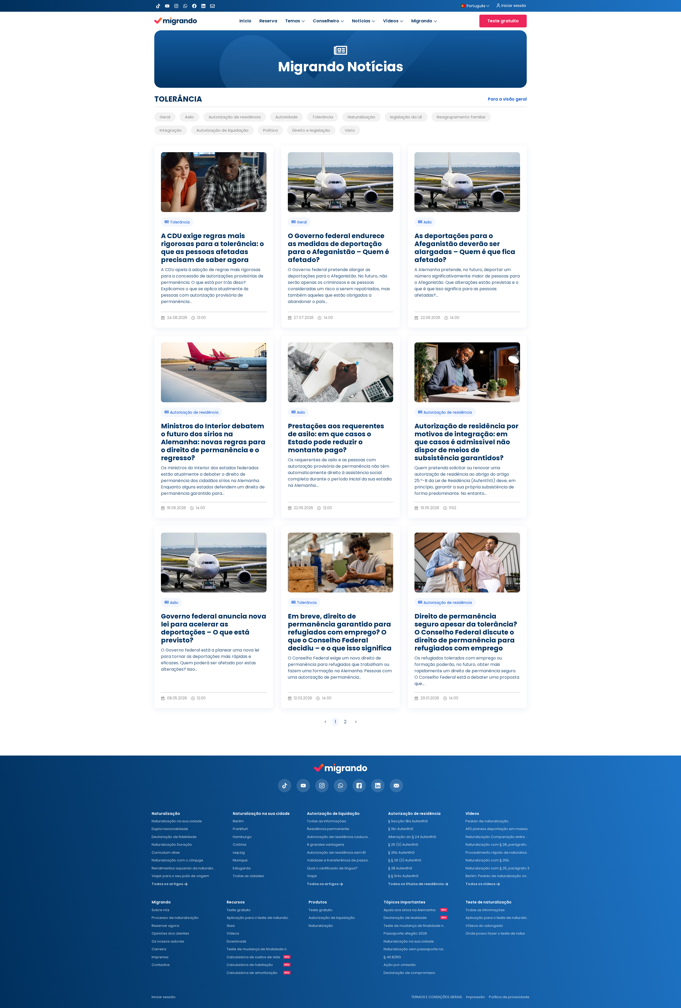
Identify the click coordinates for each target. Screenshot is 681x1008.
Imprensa (160, 957)
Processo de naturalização (175, 917)
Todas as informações (326, 821)
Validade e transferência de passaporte (339, 860)
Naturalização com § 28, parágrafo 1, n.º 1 (497, 844)
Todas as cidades (248, 875)
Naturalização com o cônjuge (177, 860)
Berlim (238, 821)
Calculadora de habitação (250, 964)
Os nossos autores (168, 941)
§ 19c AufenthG (400, 828)
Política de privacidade (509, 996)
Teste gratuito (239, 909)
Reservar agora (165, 925)
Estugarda (242, 868)
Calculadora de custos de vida (253, 957)
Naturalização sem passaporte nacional (415, 949)
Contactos (161, 964)
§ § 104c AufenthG (403, 875)
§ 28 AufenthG (400, 868)
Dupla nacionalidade (170, 828)
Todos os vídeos (481, 883)
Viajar (312, 875)
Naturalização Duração (172, 844)
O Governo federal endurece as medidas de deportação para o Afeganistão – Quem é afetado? (338, 247)
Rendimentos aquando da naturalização (183, 868)
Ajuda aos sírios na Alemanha (409, 909)
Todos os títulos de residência (416, 883)
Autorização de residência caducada (339, 836)
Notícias (361, 21)
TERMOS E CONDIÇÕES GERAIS (436, 996)
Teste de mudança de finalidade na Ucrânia (258, 949)
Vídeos (390, 21)
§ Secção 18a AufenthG (408, 821)
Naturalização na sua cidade (177, 821)
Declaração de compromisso (409, 972)
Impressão (475, 996)
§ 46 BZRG (392, 957)
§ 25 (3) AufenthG (403, 844)
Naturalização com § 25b (487, 860)
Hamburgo (242, 836)
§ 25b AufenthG (401, 852)
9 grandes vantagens (325, 844)
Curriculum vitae (166, 852)
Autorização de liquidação (332, 917)
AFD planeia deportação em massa (497, 828)
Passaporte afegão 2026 (405, 933)
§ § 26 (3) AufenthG (404, 860)
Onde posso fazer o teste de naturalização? (497, 933)
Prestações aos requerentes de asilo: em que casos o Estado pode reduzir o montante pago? (336, 438)
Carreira (159, 949)
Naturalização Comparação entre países (497, 836)
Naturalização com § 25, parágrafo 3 (497, 868)
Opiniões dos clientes (170, 933)
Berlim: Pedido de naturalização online (497, 875)
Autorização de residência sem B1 (336, 852)
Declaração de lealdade (405, 917)
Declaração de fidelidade (174, 836)
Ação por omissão (400, 964)
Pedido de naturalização (487, 821)
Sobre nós (160, 909)
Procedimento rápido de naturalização (497, 852)
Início (245, 21)
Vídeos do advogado (484, 925)
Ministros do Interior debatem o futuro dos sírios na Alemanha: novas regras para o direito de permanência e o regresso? (213, 442)
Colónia (239, 844)
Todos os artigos (168, 883)
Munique (240, 860)
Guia (231, 925)
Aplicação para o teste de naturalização (258, 917)
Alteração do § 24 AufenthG (412, 836)
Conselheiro (326, 21)
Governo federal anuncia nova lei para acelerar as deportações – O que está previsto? (213, 628)
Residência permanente (328, 828)
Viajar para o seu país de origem (180, 875)
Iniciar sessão (164, 996)
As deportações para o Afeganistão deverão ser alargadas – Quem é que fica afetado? (464, 247)
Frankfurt (240, 828)
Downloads (236, 941)
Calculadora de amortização (252, 972)
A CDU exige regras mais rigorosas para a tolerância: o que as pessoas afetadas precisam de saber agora (212, 247)
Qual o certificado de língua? (332, 868)
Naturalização (321, 925)
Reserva (268, 21)
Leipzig (239, 852)
